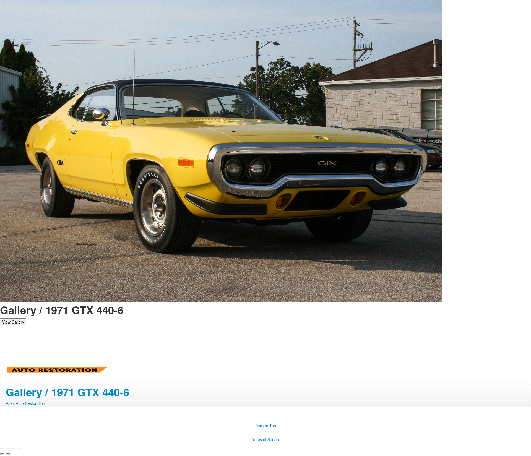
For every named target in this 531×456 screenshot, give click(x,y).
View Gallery (13, 322)
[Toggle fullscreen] (13, 448)
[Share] (8, 448)
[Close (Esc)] (2, 448)
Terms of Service (265, 439)
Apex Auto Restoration (25, 403)
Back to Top (265, 425)
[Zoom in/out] (19, 448)
